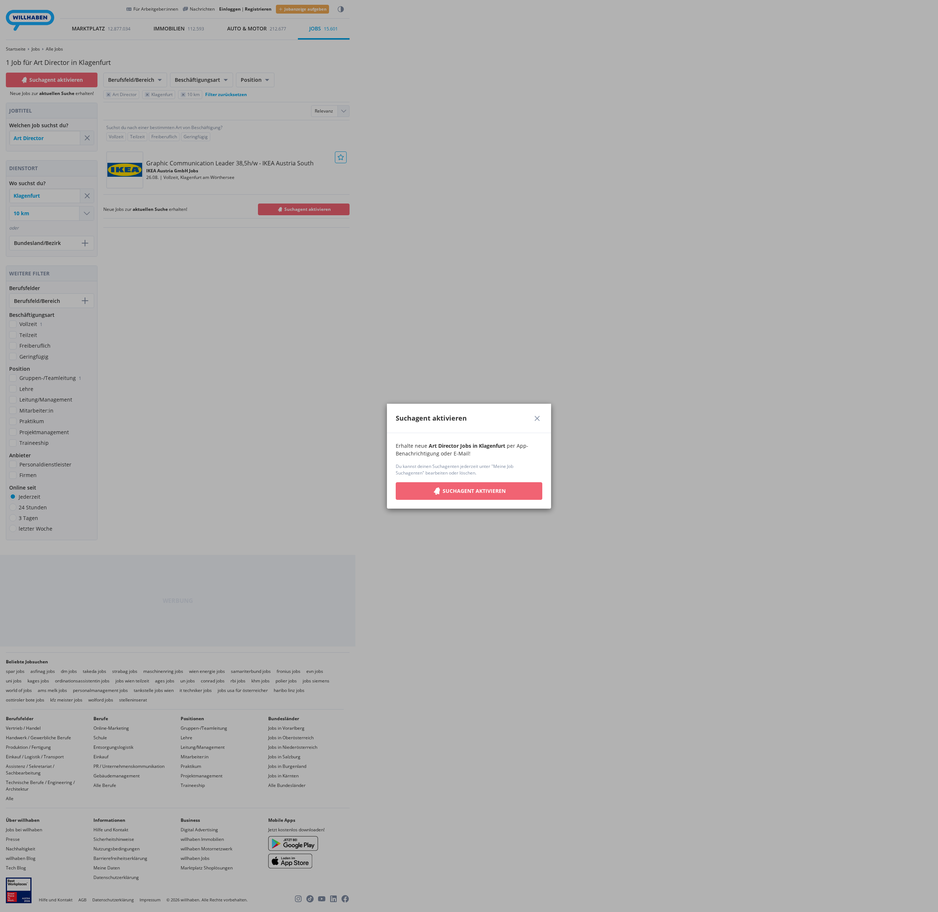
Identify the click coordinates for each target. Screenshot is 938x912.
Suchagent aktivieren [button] (474, 490)
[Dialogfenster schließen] (537, 418)
